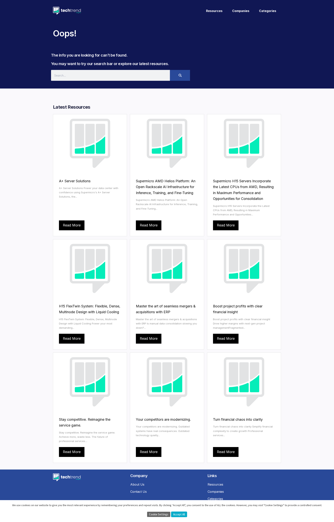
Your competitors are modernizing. (163, 419)
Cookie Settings (158, 514)
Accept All (179, 514)
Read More (72, 225)
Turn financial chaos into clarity (238, 419)
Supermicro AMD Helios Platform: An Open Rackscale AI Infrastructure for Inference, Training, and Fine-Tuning (165, 187)
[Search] (180, 75)
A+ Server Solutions (74, 181)
